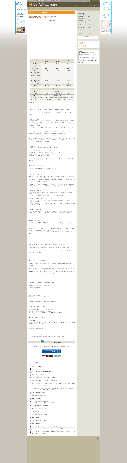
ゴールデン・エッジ (83, 45)
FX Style (90, 33)
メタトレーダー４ (92, 29)
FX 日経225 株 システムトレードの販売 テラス (36, 8)
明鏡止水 (81, 43)
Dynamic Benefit (82, 46)
